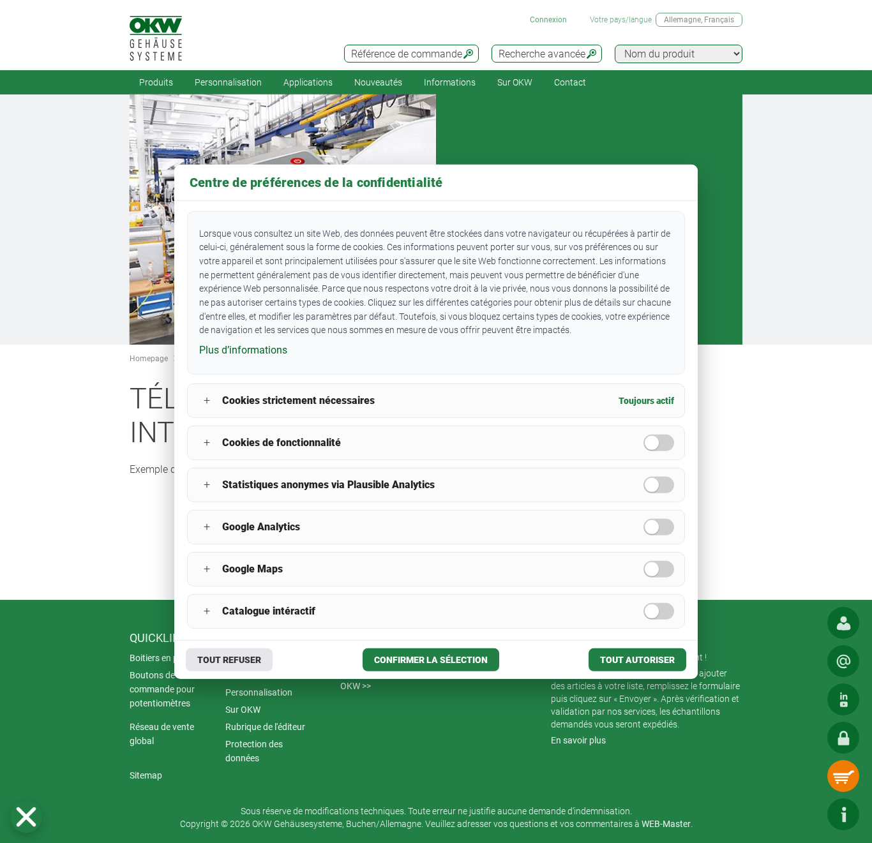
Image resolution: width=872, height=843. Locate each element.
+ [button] (207, 400)
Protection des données (254, 751)
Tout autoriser (637, 660)
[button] (26, 817)
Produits (156, 82)
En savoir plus (578, 740)
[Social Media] (843, 699)
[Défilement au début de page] (805, 814)
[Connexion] (843, 738)
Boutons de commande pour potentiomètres (162, 689)
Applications (308, 82)
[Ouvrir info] (843, 814)
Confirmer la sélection (431, 660)
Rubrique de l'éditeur (265, 727)
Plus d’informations (243, 350)
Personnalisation (228, 82)
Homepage (149, 358)
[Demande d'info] (843, 661)
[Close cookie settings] (26, 817)
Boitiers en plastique (169, 658)
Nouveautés (378, 82)
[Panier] (843, 776)
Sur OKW (514, 82)
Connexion (548, 19)
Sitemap (146, 775)
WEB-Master (666, 824)
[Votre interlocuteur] (843, 623)
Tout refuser (229, 660)
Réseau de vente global (162, 734)
